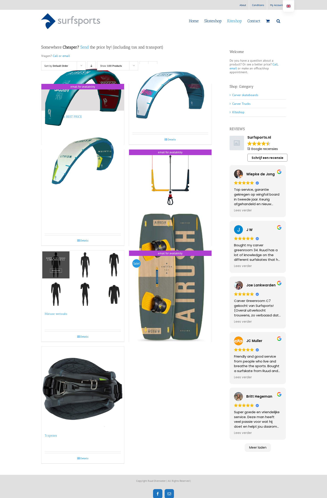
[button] (278, 21)
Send (84, 47)
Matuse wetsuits (56, 314)
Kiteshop (238, 112)
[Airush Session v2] (170, 95)
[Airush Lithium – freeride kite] (82, 161)
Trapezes (51, 435)
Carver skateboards (245, 95)
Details (172, 139)
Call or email (61, 56)
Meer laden (257, 447)
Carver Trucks (241, 104)
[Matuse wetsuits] (82, 279)
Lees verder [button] (243, 211)
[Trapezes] (82, 388)
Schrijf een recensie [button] (267, 158)
